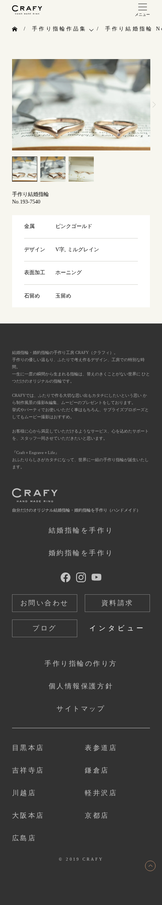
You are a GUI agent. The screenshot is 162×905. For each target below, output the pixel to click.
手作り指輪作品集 (59, 29)
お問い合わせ (44, 603)
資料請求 (117, 603)
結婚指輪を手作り (81, 530)
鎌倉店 (97, 770)
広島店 (24, 838)
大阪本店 (28, 815)
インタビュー (117, 628)
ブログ (44, 628)
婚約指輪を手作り (81, 553)
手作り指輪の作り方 (81, 663)
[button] (154, 104)
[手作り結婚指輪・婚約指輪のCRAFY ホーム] (15, 29)
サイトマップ (81, 708)
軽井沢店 (101, 793)
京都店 (97, 815)
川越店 (24, 793)
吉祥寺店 (28, 770)
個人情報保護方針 (81, 686)
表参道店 (101, 748)
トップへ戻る (150, 866)
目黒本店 (28, 748)
